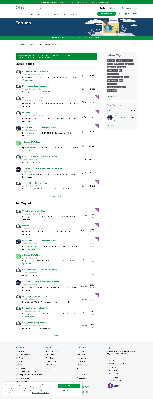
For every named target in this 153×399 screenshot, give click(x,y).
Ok (69, 386)
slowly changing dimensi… (117, 87)
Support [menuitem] (29, 14)
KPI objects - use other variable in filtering (39, 156)
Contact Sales (81, 378)
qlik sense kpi (112, 80)
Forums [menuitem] (20, 14)
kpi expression (113, 74)
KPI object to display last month (35, 86)
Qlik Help (133, 8)
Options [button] (134, 44)
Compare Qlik (51, 361)
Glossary (49, 365)
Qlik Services (123, 8)
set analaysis (112, 84)
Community (65, 55)
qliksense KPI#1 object (31, 142)
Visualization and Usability (32, 74)
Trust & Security (82, 358)
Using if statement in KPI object (35, 98)
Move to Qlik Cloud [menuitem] (69, 14)
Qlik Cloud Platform (23, 355)
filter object (112, 67)
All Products (20, 351)
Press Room (81, 355)
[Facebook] (87, 391)
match (127, 77)
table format (112, 90)
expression (129, 64)
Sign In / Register (130, 14)
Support (49, 371)
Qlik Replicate (21, 368)
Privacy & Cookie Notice (116, 363)
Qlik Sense (20, 358)
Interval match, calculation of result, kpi (39, 127)
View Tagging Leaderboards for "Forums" (121, 104)
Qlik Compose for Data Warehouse (29, 375)
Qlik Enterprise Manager (25, 378)
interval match (112, 70)
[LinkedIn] (82, 391)
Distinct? (26, 112)
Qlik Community (22, 44)
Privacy (79, 365)
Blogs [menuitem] (38, 14)
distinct (110, 64)
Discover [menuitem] (55, 14)
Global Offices (81, 375)
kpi (120, 70)
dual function (119, 64)
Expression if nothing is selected (35, 71)
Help (120, 14)
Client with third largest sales (34, 183)
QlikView (19, 365)
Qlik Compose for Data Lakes (27, 371)
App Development (29, 130)
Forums (23, 23)
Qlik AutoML (20, 361)
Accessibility (81, 361)
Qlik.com (113, 8)
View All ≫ (57, 196)
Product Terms (112, 377)
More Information (69, 391)
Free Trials (50, 358)
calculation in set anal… (124, 60)
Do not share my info (115, 380)
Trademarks (111, 367)
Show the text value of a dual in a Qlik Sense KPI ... (43, 168)
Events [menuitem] (46, 14)
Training (49, 368)
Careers (79, 368)
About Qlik (80, 351)
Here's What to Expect (94, 38)
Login (67, 2)
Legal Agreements (114, 374)
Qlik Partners (51, 355)
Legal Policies (112, 360)
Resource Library (52, 351)
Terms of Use (112, 370)
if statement (122, 67)
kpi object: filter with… (115, 77)
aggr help (111, 60)
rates (121, 80)
